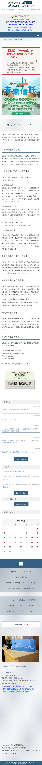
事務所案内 (32, 600)
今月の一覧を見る (21, 504)
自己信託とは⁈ (29, 588)
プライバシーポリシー (27, 611)
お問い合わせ (11, 611)
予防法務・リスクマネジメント (16, 583)
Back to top (21, 563)
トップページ (10, 600)
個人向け (33, 583)
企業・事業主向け (14, 588)
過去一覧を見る (21, 459)
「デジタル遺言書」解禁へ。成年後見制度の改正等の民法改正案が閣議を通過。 (20, 430)
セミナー (11, 605)
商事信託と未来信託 (21, 577)
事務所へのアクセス (21, 624)
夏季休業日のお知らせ (9, 419)
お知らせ (30, 605)
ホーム (4, 39)
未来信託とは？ (28, 572)
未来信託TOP (13, 572)
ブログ (21, 605)
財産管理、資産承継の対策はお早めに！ (16, 471)
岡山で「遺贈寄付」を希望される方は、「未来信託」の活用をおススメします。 (20, 441)
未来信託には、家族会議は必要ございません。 (18, 452)
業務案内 (22, 600)
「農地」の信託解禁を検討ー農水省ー (15, 409)
